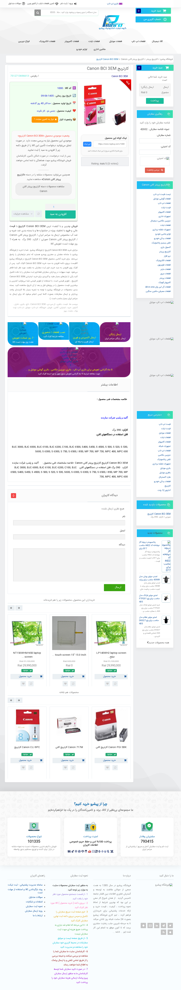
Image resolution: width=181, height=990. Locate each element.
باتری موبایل (165, 468)
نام (123, 516)
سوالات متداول (14, 3)
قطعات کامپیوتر (164, 442)
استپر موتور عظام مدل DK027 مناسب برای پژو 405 (149, 620)
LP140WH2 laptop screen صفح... (111, 655)
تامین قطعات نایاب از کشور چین (40, 3)
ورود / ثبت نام (66, 3)
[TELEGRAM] (163, 925)
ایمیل (122, 531)
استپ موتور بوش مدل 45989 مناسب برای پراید (149, 578)
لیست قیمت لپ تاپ (162, 194)
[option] (27, 651)
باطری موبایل (165, 472)
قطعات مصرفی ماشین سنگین (158, 291)
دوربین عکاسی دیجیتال (160, 221)
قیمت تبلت (166, 207)
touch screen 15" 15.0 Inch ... (69, 655)
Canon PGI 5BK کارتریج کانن (111, 747)
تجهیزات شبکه (165, 446)
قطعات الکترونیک (163, 260)
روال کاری (152, 4)
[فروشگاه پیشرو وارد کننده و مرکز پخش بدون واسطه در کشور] (113, 22)
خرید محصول (25, 676)
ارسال (118, 587)
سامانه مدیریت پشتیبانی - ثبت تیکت (25, 885)
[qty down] (65, 207)
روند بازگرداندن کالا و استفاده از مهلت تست (25, 891)
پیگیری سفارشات (135, 4)
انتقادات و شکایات (34, 902)
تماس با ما (166, 4)
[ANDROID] (143, 925)
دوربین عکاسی (164, 455)
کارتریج (168, 486)
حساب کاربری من (152, 19)
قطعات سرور (165, 273)
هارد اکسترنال (165, 477)
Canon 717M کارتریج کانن (69, 747)
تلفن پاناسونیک (164, 459)
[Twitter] (170, 925)
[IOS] (170, 932)
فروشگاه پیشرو (166, 59)
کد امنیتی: (165, 146)
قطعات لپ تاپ (164, 203)
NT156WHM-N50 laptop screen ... (27, 655)
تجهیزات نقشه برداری (162, 229)
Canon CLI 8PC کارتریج (27, 747)
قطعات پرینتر (165, 278)
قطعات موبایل (165, 433)
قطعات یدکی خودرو (162, 238)
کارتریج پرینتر (152, 59)
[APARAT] (150, 925)
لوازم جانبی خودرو (163, 234)
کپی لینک (87, 144)
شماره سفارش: (163, 135)
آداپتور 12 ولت (164, 490)
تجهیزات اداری (165, 216)
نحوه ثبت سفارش (34, 906)
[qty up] (72, 207)
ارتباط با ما (38, 916)
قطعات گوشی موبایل (162, 199)
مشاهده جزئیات (21, 214)
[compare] (38, 213)
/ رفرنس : (34, 76)
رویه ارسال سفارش (34, 911)
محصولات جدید (154, 533)
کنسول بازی (166, 247)
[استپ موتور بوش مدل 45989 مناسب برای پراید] (166, 579)
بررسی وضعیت (153, 170)
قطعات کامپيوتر (164, 212)
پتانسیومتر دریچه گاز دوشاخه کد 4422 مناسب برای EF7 (149, 545)
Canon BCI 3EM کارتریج (159, 514)
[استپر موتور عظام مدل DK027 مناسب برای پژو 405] (166, 620)
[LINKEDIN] (156, 925)
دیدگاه (122, 545)
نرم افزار (167, 256)
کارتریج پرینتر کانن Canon (132, 59)
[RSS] (163, 932)
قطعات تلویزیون (164, 265)
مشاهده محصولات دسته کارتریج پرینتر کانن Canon (43, 189)
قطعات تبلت (165, 225)
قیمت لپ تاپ (165, 424)
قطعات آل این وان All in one (158, 287)
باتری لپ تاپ (113, 3)
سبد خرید (149, 11)
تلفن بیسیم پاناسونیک (161, 243)
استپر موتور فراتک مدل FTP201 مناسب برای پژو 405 (149, 598)
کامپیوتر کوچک (165, 282)
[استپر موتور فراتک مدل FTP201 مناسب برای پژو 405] (166, 598)
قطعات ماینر (165, 269)
